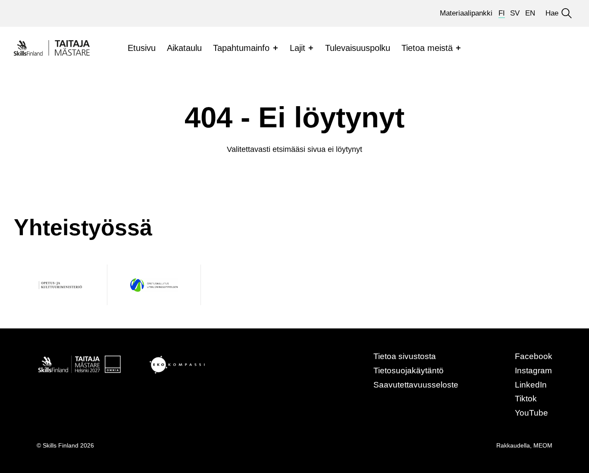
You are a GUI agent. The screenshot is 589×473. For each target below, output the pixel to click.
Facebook (533, 356)
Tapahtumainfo (241, 48)
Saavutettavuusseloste (415, 384)
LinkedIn (531, 384)
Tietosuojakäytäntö (408, 370)
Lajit (297, 48)
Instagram (533, 370)
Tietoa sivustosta (404, 356)
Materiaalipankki (466, 13)
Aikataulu (184, 48)
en (530, 13)
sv (515, 13)
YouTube (531, 412)
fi (501, 13)
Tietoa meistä (427, 48)
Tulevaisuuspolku (357, 48)
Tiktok (526, 398)
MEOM (542, 445)
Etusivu (142, 48)
